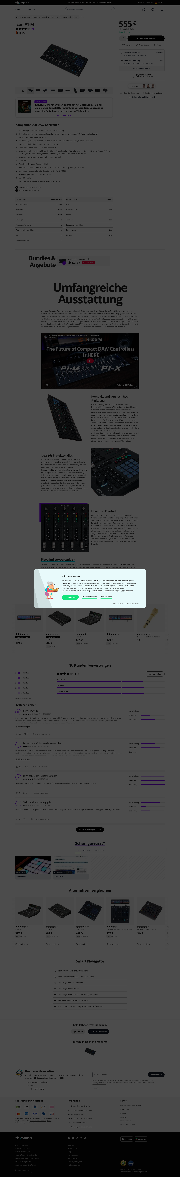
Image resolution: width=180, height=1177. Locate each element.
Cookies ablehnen (89, 596)
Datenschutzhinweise (131, 604)
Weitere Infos (106, 596)
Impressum (117, 604)
